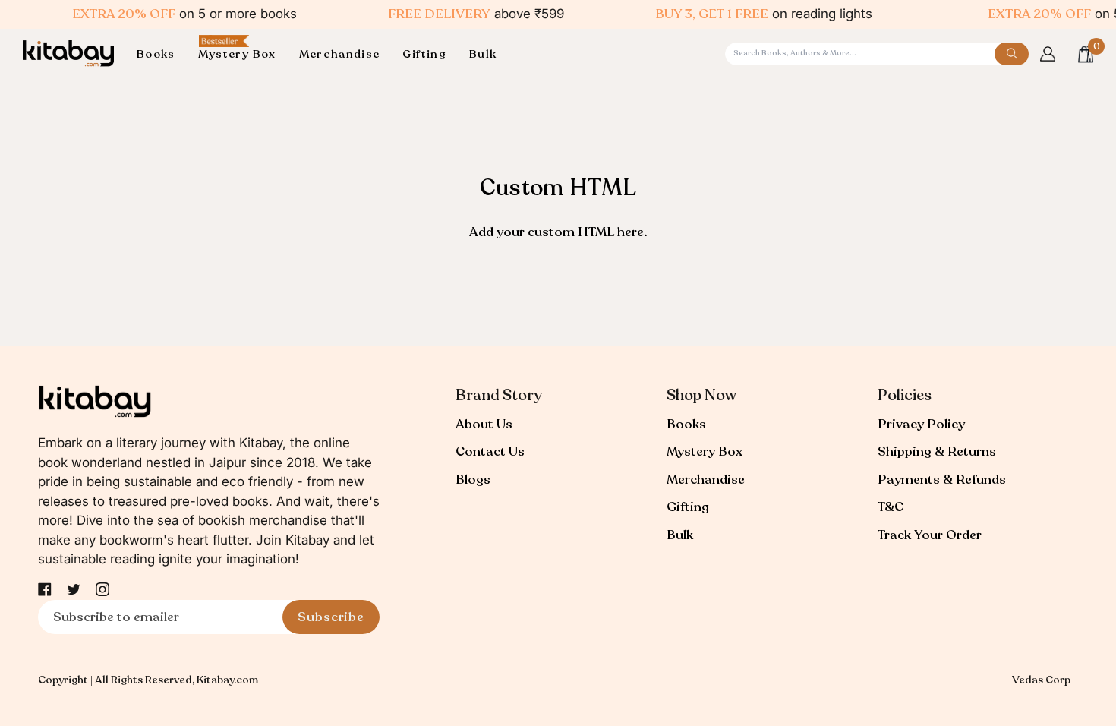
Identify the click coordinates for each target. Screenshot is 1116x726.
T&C (890, 507)
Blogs (473, 479)
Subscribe (331, 617)
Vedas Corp (1041, 680)
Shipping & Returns (937, 451)
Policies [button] (905, 395)
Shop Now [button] (701, 395)
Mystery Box (704, 451)
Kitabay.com (227, 680)
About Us (484, 424)
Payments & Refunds (942, 479)
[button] (162, 54)
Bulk (680, 535)
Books (686, 424)
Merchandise (706, 479)
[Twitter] (73, 589)
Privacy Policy (921, 424)
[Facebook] (45, 589)
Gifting (688, 507)
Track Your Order (930, 535)
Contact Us (490, 451)
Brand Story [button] (499, 395)
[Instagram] (102, 589)
